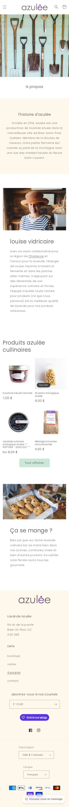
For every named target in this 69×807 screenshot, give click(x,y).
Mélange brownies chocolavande (46, 443)
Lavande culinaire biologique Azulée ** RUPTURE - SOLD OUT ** (16, 444)
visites (11, 664)
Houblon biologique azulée (47, 394)
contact (13, 681)
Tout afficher (34, 463)
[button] (5, 7)
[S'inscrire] (56, 704)
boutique (13, 656)
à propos (14, 672)
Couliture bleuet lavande (17, 393)
